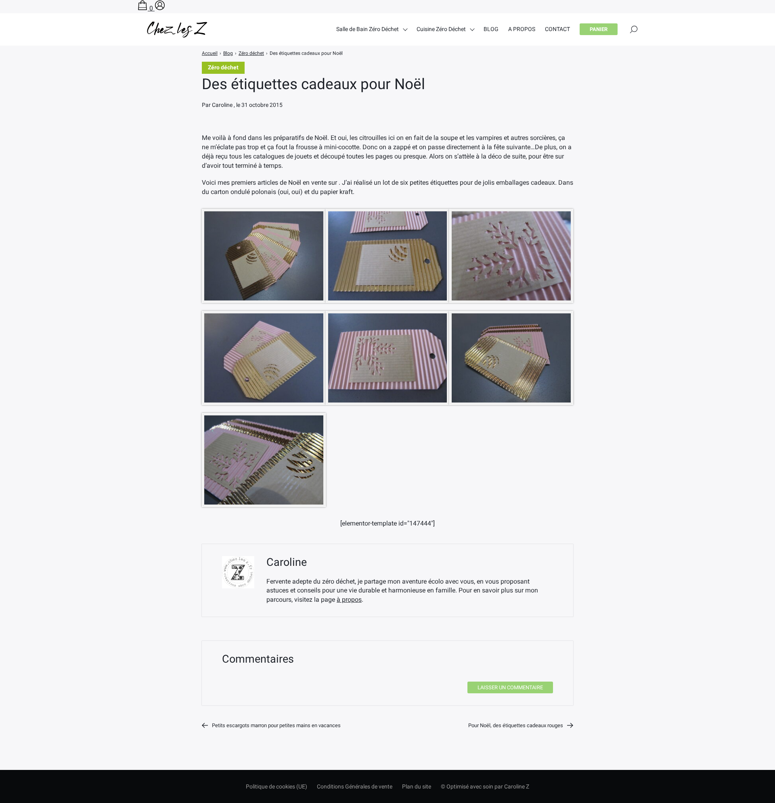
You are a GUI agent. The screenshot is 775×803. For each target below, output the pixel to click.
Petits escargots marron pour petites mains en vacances (276, 725)
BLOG (491, 29)
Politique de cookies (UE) (276, 786)
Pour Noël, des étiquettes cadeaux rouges (515, 725)
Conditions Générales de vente (354, 786)
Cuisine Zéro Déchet (441, 29)
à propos (349, 599)
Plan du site (416, 786)
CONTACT (557, 29)
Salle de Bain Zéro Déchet (367, 29)
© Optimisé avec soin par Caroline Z (485, 786)
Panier (598, 29)
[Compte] (160, 8)
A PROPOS (521, 29)
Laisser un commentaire (510, 687)
